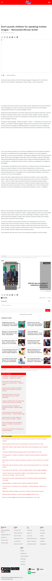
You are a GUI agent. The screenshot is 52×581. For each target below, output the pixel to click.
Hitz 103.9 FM (17, 535)
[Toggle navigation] (49, 2)
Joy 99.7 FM (17, 530)
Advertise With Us (5, 534)
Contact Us (4, 537)
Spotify (33, 572)
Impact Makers (24, 556)
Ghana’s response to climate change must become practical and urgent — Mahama (11, 419)
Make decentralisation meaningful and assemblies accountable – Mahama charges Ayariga (12, 408)
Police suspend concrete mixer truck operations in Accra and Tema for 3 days (22, 444)
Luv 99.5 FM (17, 541)
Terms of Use (4, 540)
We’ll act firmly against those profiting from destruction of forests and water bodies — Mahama (12, 424)
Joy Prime (29, 535)
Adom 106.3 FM (18, 533)
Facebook (42, 533)
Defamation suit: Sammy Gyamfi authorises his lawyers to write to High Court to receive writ (25, 461)
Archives (23, 561)
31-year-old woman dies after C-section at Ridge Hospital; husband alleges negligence (24, 470)
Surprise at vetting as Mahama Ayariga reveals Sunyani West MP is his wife (21, 452)
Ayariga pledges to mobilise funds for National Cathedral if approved (20, 483)
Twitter (42, 535)
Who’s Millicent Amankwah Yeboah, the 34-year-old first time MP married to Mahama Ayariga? (24, 439)
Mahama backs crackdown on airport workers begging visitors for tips (20, 494)
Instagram (42, 538)
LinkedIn (42, 541)
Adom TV (29, 533)
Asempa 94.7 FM (18, 538)
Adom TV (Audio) (31, 541)
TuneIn (33, 569)
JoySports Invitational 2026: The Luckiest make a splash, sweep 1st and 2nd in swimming (13, 402)
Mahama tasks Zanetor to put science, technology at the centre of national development (11, 396)
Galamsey (23, 559)
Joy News (29, 530)
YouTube (42, 530)
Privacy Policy (4, 542)
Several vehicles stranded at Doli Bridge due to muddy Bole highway (13, 430)
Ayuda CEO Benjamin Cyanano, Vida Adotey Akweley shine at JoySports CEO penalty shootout (12, 390)
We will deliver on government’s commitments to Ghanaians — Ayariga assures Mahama (12, 378)
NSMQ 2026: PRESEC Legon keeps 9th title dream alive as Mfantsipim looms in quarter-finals (25, 448)
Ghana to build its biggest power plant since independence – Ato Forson (21, 497)
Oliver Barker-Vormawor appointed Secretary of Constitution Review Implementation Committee (24, 479)
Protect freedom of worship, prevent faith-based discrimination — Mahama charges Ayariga (13, 414)
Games (22, 550)
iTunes (41, 569)
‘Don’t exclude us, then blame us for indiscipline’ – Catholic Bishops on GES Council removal (24, 487)
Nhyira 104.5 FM (18, 544)
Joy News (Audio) (31, 544)
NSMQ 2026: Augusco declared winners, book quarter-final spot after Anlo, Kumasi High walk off (25, 466)
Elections (23, 564)
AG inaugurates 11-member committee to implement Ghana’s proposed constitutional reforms (24, 456)
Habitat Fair (24, 553)
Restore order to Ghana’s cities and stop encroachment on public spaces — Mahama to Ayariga (13, 383)
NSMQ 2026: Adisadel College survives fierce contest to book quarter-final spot (22, 491)
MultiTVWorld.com (32, 538)
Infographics (43, 544)
